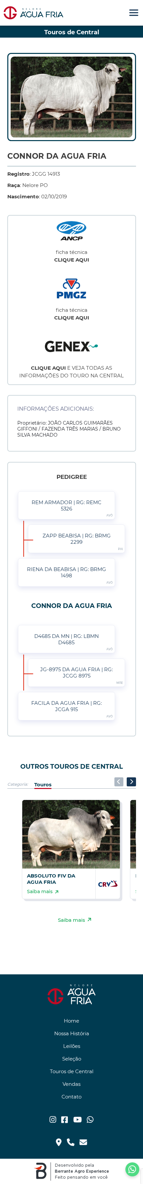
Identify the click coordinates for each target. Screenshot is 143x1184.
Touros (43, 784)
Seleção (71, 1058)
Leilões (71, 1046)
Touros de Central (71, 1071)
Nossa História (71, 1033)
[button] (131, 781)
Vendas (71, 1084)
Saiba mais (71, 919)
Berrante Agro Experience (82, 1171)
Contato (71, 1096)
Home (71, 1020)
